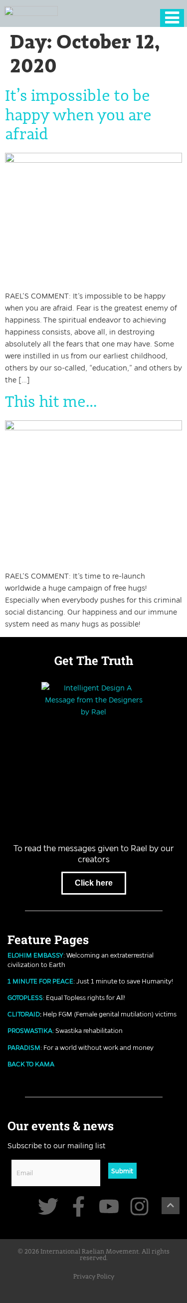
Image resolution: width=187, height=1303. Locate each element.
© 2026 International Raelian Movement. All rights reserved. (94, 1255)
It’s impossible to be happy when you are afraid (78, 115)
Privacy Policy (93, 1277)
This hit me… (51, 402)
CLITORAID (23, 1014)
